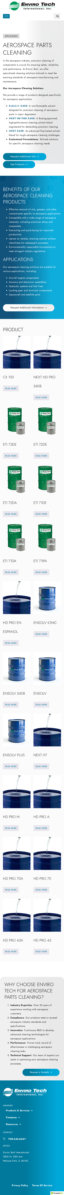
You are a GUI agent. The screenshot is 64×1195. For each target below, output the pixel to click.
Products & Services (18, 1110)
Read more (11, 388)
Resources (12, 1124)
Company (11, 1117)
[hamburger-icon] (6, 16)
